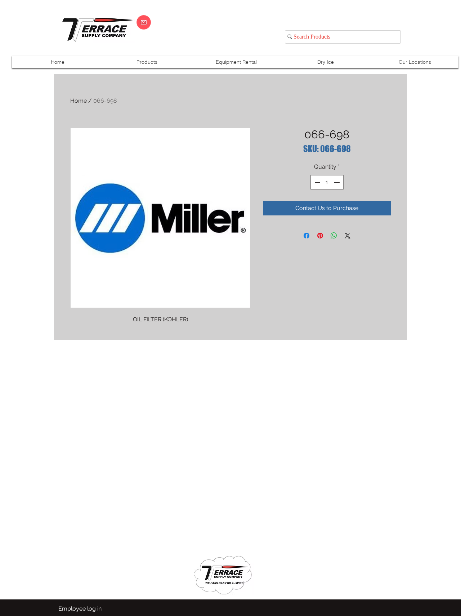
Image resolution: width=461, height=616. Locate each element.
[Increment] (337, 182)
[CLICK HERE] (144, 22)
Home (78, 100)
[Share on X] (347, 235)
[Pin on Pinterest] (320, 235)
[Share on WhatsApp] (334, 235)
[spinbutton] (327, 182)
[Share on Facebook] (306, 235)
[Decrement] (317, 182)
